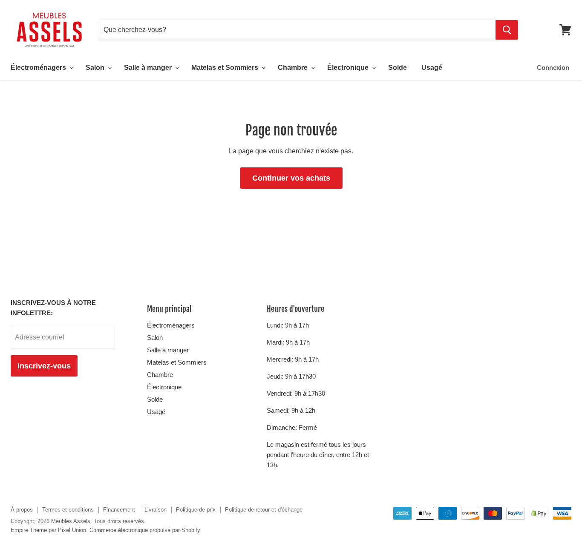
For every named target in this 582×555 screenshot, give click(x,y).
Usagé (431, 67)
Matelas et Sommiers (225, 67)
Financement (119, 509)
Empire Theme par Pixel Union (48, 530)
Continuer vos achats (291, 178)
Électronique (348, 67)
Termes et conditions (68, 509)
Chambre (293, 67)
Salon (96, 67)
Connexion (553, 67)
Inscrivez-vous (44, 366)
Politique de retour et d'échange (264, 509)
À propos (22, 509)
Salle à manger (148, 67)
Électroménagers (39, 67)
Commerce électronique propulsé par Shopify (144, 530)
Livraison (155, 509)
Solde (397, 67)
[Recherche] (507, 30)
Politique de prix (196, 509)
